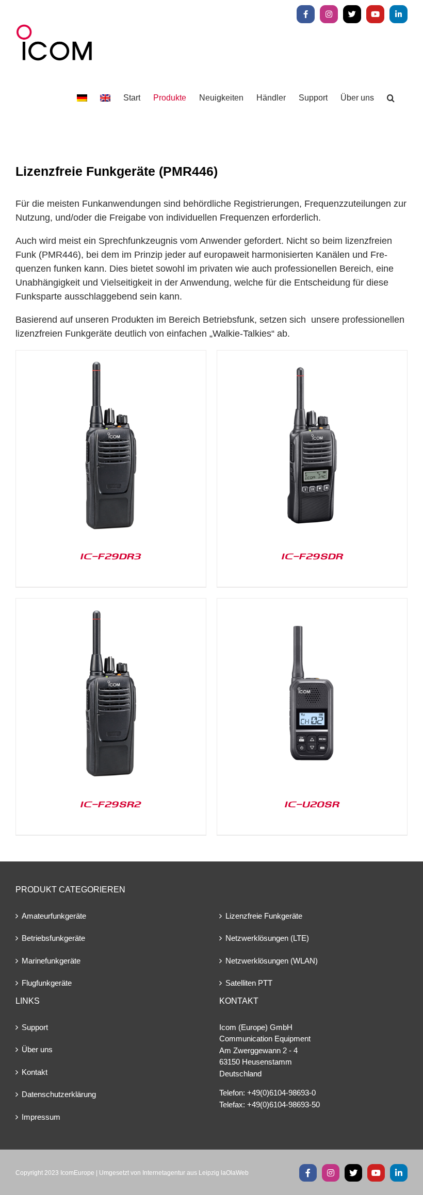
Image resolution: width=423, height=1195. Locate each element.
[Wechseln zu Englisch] (105, 98)
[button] (391, 98)
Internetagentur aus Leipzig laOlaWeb (195, 1172)
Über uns (37, 1049)
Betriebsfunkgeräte (53, 938)
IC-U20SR (312, 804)
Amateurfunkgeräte (54, 915)
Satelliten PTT (248, 982)
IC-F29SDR (312, 556)
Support (35, 1027)
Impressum (41, 1117)
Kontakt (34, 1072)
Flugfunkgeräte (47, 982)
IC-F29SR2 (110, 804)
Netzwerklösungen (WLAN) (271, 960)
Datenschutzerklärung (59, 1094)
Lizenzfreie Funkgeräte (263, 915)
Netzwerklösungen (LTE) (267, 938)
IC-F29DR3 (110, 556)
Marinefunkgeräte (51, 960)
